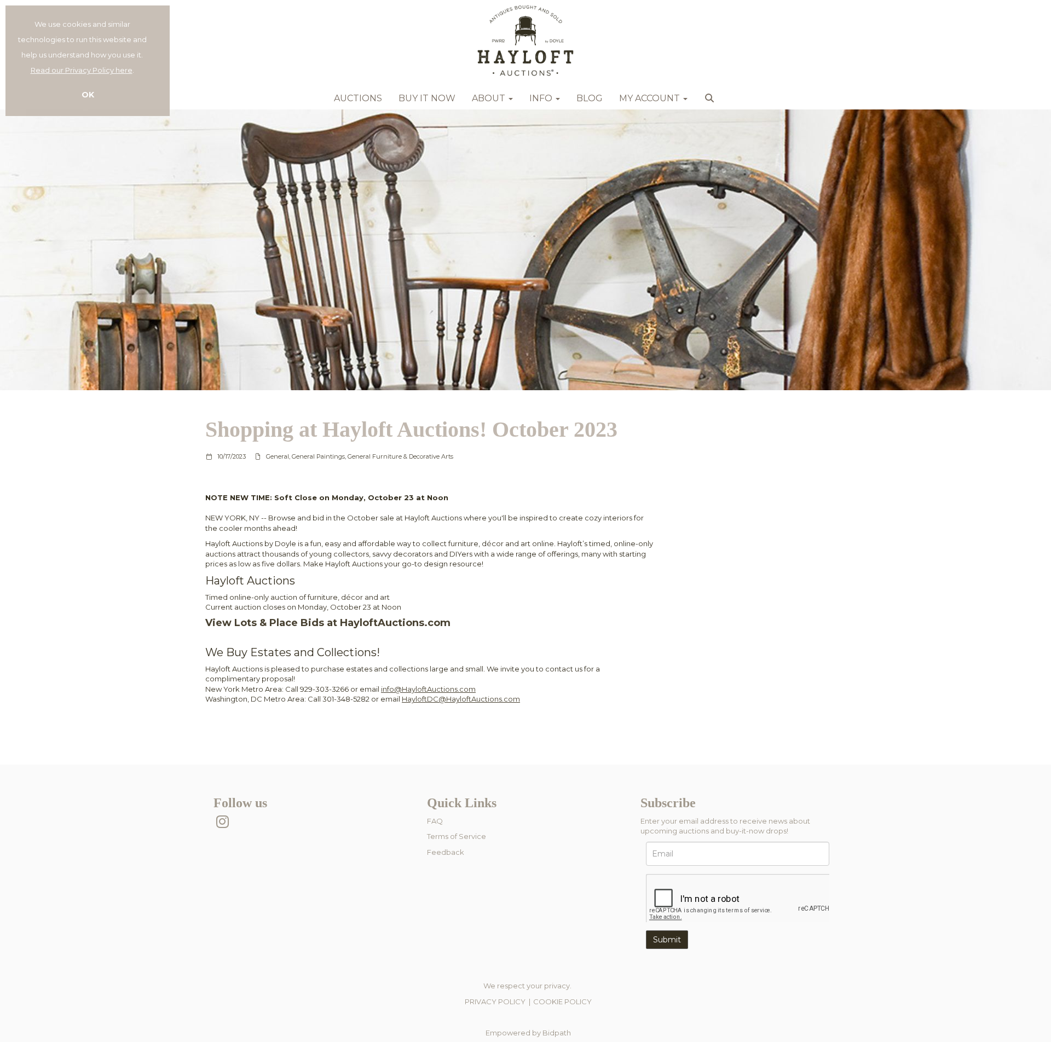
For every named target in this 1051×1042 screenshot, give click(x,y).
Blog (589, 98)
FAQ (435, 821)
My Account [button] (650, 98)
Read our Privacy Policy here (81, 70)
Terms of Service (456, 836)
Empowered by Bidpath (528, 1032)
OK (88, 95)
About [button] (489, 98)
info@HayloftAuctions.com (428, 689)
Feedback (445, 852)
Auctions (358, 98)
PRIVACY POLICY (495, 1001)
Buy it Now (427, 98)
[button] (711, 101)
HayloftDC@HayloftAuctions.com (461, 698)
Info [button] (542, 98)
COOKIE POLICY (562, 1001)
